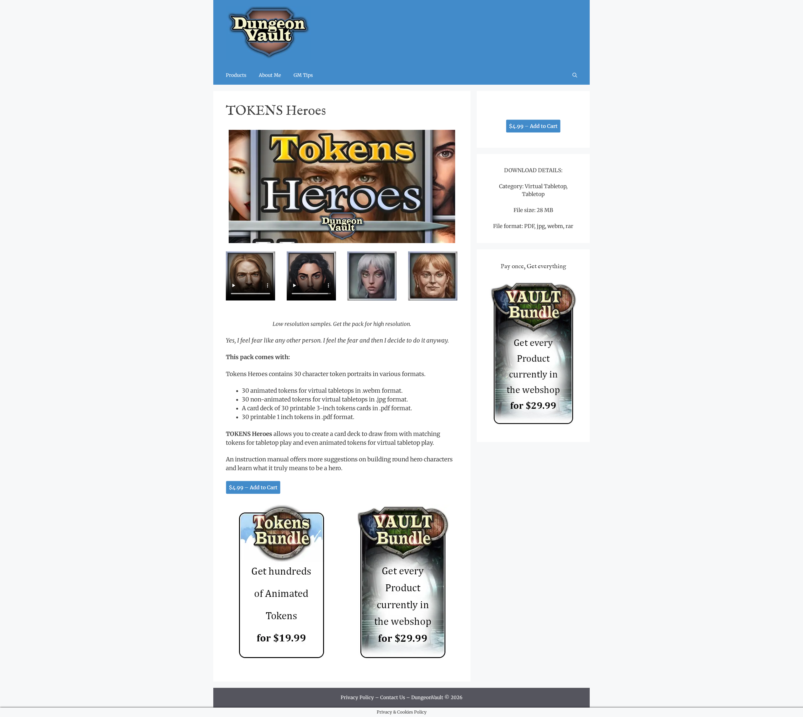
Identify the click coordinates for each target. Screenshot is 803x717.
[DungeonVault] (268, 32)
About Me (270, 75)
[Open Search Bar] (574, 75)
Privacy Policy (357, 697)
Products (236, 75)
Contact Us (392, 697)
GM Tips (303, 75)
